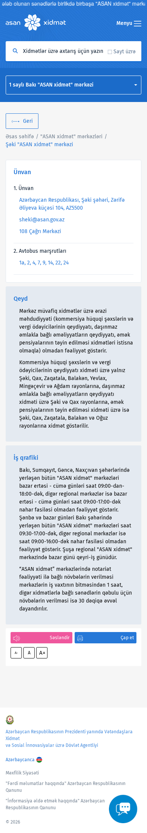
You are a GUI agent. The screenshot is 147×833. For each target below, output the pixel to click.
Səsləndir (60, 637)
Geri (28, 121)
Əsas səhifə (20, 136)
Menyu (125, 23)
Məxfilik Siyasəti (22, 773)
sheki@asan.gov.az (41, 219)
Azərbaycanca (20, 759)
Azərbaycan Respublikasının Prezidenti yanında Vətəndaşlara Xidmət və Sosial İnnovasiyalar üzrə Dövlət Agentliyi (69, 738)
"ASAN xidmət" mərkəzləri (71, 136)
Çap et (127, 637)
